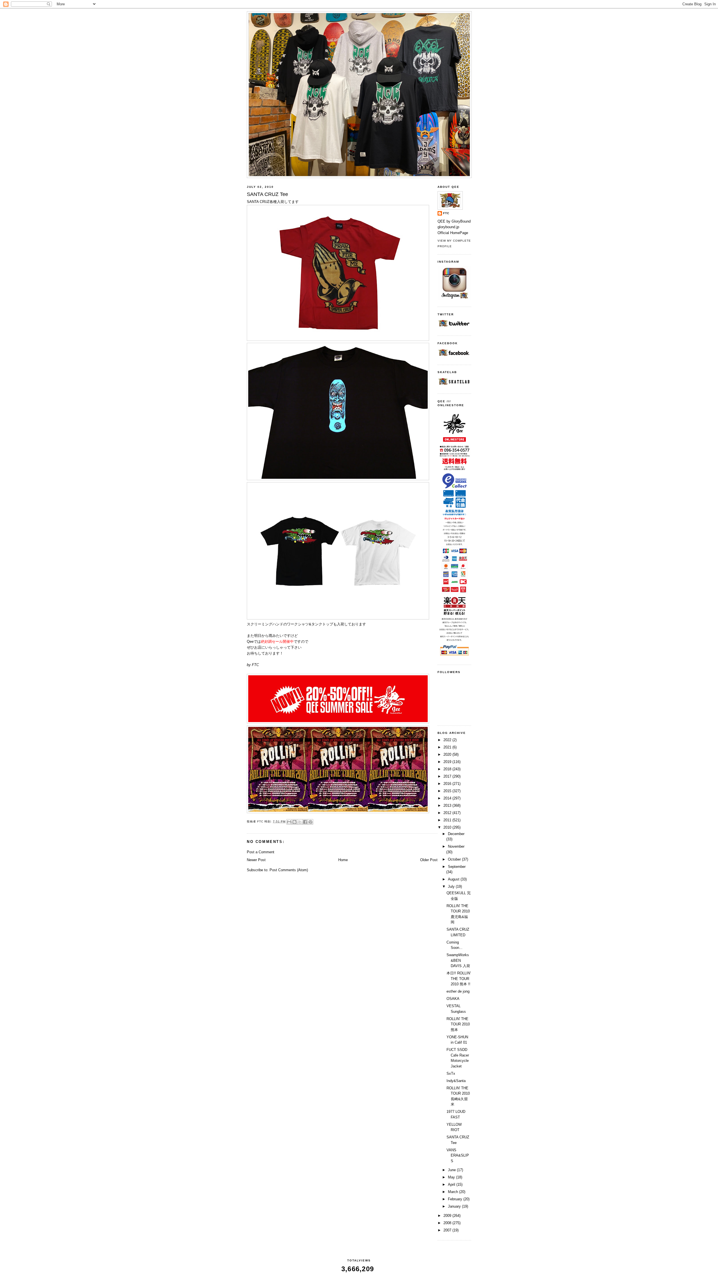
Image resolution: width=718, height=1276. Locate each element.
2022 (447, 740)
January (455, 1206)
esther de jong (458, 991)
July (452, 886)
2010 (447, 827)
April (452, 1184)
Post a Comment (260, 852)
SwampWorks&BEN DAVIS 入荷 (458, 960)
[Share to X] (300, 822)
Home (343, 860)
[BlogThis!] (294, 822)
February (455, 1199)
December (456, 834)
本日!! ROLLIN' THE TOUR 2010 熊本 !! (459, 978)
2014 (447, 798)
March (453, 1192)
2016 (447, 784)
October (455, 859)
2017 (447, 776)
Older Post (429, 860)
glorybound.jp (448, 227)
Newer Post (256, 860)
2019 (447, 762)
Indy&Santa (456, 1081)
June (452, 1170)
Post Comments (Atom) (289, 870)
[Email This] (289, 822)
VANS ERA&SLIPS (458, 1155)
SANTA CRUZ (258, 202)
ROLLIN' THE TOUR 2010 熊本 (458, 1024)
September (457, 866)
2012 (447, 813)
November (456, 846)
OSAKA (453, 999)
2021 (447, 747)
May (452, 1177)
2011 (447, 820)
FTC (446, 213)
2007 (447, 1230)
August (454, 879)
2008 (447, 1223)
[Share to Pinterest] (310, 822)
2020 (447, 754)
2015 (447, 791)
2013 (447, 805)
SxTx (451, 1073)
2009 (447, 1215)
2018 (447, 769)
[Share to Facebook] (305, 822)
